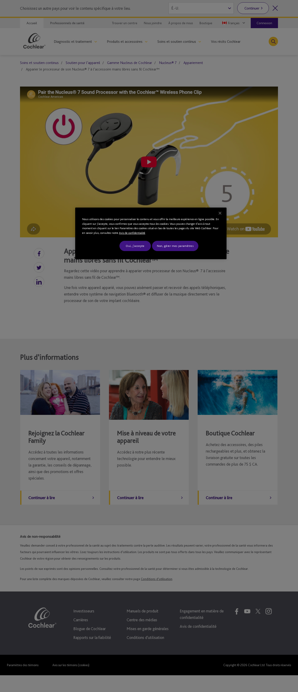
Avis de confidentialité (132, 233)
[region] (151, 233)
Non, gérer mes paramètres (175, 246)
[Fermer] (220, 213)
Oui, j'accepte (135, 246)
